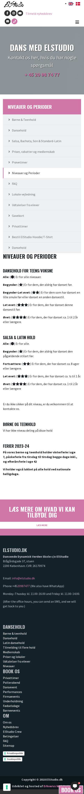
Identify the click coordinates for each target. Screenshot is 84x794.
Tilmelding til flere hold (19, 647)
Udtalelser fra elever (25, 205)
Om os (7, 722)
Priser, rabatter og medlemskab (33, 152)
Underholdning (13, 701)
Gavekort (18, 216)
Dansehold (19, 130)
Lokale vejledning (23, 194)
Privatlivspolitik (15, 753)
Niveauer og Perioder (26, 173)
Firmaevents (11, 696)
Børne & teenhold (15, 633)
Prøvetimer (19, 162)
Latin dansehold (13, 643)
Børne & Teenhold (24, 120)
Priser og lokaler (14, 657)
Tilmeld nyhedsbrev (39, 14)
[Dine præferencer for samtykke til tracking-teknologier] (7, 787)
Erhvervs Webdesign (58, 786)
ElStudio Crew (12, 732)
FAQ (14, 184)
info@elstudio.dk (23, 578)
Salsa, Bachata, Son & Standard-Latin (36, 141)
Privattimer (20, 226)
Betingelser (11, 736)
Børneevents (11, 710)
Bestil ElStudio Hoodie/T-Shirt (32, 237)
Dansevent (10, 687)
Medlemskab (11, 652)
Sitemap (8, 745)
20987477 (23, 586)
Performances (12, 692)
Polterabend (11, 682)
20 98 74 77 (47, 74)
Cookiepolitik (14, 759)
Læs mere (42, 525)
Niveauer (9, 666)
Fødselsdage (11, 706)
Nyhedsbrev (11, 727)
